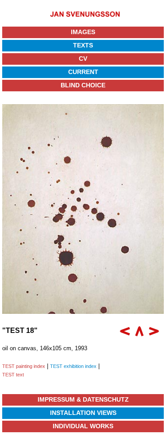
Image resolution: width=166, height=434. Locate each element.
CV (83, 58)
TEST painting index (23, 366)
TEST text (13, 374)
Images (83, 31)
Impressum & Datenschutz (83, 399)
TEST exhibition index (73, 366)
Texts (83, 45)
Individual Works (83, 426)
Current (83, 71)
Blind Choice (83, 85)
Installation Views (83, 412)
